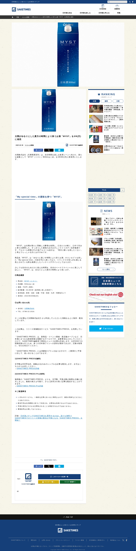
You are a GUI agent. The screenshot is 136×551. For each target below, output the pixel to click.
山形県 (92, 202)
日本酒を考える (104, 13)
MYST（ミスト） (31, 281)
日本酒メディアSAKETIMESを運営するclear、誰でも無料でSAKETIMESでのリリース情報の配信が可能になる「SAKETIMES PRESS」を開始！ (48, 418)
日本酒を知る (67, 13)
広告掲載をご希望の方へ (97, 540)
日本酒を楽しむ (85, 13)
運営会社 (34, 540)
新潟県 (92, 195)
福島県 (101, 202)
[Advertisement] (49, 178)
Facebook (132, 2)
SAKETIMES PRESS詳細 (28, 368)
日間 (94, 101)
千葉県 (111, 198)
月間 (118, 101)
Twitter (130, 2)
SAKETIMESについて (18, 540)
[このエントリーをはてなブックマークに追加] (59, 150)
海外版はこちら (115, 540)
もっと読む (106, 269)
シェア (39, 150)
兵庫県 (101, 195)
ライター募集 (79, 540)
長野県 (101, 198)
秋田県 (111, 202)
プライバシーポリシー (63, 540)
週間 (106, 101)
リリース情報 (29, 145)
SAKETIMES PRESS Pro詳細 (30, 386)
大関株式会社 (29, 308)
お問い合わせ (46, 540)
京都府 (111, 195)
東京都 (92, 198)
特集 (118, 13)
